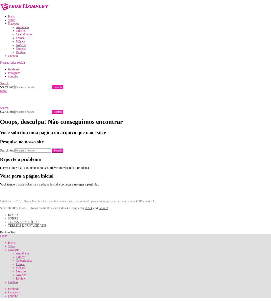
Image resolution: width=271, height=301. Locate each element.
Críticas (20, 30)
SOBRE (13, 218)
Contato (13, 55)
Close (3, 236)
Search (58, 87)
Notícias (21, 45)
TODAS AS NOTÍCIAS (23, 222)
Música (20, 41)
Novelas (21, 48)
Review (21, 52)
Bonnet (103, 208)
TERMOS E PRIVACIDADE (27, 225)
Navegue (13, 23)
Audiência (22, 27)
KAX (88, 208)
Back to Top (7, 232)
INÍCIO (13, 215)
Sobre (11, 20)
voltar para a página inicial (42, 184)
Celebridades (24, 34)
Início (11, 16)
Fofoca (20, 38)
